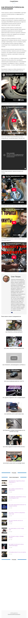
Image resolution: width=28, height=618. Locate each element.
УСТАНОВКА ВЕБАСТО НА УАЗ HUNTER (17, 552)
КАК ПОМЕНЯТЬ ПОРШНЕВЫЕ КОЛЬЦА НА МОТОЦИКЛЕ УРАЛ (17, 497)
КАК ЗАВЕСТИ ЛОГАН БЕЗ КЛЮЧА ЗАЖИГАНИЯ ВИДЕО (16, 545)
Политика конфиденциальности (14, 614)
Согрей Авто (14, 1)
